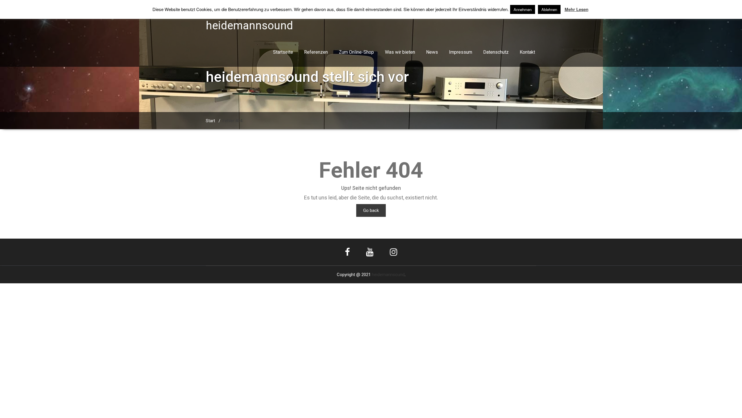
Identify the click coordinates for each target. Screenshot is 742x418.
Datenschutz (496, 52)
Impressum (460, 52)
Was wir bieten (400, 52)
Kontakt (527, 52)
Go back (371, 210)
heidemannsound (388, 274)
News (432, 52)
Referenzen (316, 52)
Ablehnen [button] (549, 9)
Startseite (283, 52)
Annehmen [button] (523, 9)
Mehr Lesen (576, 9)
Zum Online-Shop (356, 52)
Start (210, 120)
